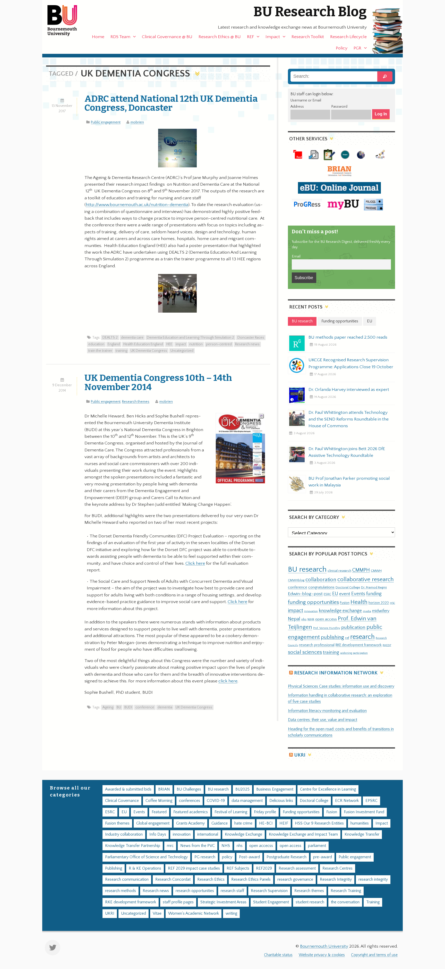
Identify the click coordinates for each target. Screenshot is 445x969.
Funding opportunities (301, 812)
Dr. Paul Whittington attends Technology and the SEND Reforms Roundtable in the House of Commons (349, 419)
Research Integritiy (336, 879)
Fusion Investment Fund (364, 812)
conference (144, 707)
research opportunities (195, 891)
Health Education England (143, 344)
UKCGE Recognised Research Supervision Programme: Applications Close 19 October (351, 363)
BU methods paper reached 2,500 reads (348, 337)
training (121, 351)
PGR (357, 48)
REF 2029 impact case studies (194, 868)
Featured (159, 812)
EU (335, 593)
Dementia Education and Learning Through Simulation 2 (190, 338)
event (344, 593)
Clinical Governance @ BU (167, 36)
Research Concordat (173, 879)
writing (231, 913)
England (114, 344)
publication (353, 627)
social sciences (305, 652)
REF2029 (264, 868)
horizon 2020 (379, 603)
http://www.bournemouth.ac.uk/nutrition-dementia (137, 204)
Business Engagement (274, 789)
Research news (247, 344)
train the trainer (100, 351)
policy (227, 857)
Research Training (346, 891)
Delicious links (281, 801)
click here (227, 681)
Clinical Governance (122, 801)
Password (339, 107)
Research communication (127, 879)
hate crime (243, 823)
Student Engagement (271, 902)
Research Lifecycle (348, 36)
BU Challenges (189, 789)
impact (181, 344)
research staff (232, 891)
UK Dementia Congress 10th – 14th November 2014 (158, 382)
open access (326, 619)
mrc (170, 846)
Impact (273, 36)
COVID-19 (216, 801)
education (96, 344)
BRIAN (164, 789)
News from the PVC (197, 846)
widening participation (354, 653)
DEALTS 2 (110, 338)
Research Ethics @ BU (220, 36)
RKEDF (387, 645)
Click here (195, 563)
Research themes (135, 402)
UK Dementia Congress (149, 351)
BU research (307, 569)
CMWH (376, 570)
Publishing (113, 868)
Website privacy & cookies (322, 955)
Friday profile (265, 812)
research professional (317, 645)
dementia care (132, 338)
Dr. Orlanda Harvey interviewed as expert (349, 389)
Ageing (107, 707)
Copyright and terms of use (374, 955)
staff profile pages (178, 902)
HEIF (283, 823)
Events (358, 593)
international (207, 834)
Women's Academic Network (193, 913)
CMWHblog (296, 580)
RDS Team (120, 36)
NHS (225, 846)
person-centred (219, 344)
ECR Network (347, 801)
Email (296, 256)
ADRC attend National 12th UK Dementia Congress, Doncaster (171, 103)
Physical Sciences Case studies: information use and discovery (341, 686)
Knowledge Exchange (243, 834)
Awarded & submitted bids (128, 789)
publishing (332, 637)
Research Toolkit (308, 36)
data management (247, 801)
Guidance (219, 823)
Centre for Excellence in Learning (328, 789)
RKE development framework (359, 645)
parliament (317, 846)
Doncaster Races (250, 338)
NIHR (310, 619)
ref (347, 638)
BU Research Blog (310, 12)
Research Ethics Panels (251, 879)
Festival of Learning (231, 812)
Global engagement (152, 823)
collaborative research (365, 579)
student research (310, 902)
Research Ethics (211, 879)
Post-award (249, 857)
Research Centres (337, 868)
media (367, 611)
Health (358, 602)
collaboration (320, 579)
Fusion (344, 603)
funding (374, 593)
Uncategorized (181, 351)
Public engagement (106, 122)
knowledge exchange (340, 610)
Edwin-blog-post (305, 593)
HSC (392, 603)
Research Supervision (269, 891)
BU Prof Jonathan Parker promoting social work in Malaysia (349, 482)
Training (373, 902)
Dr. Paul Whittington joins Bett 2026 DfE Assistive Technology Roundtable (347, 452)
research (362, 637)
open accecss (261, 846)
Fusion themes (117, 823)
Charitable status (278, 955)
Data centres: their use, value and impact (322, 720)
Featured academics (190, 812)
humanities (359, 823)
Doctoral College (348, 587)
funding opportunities (313, 602)
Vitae (157, 913)
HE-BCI (266, 823)
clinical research (339, 570)
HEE (169, 344)
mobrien (137, 122)
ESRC (327, 594)
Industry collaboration (124, 834)
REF (250, 36)
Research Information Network (336, 673)
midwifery (380, 611)
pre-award (322, 857)
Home (98, 36)
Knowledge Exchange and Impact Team (303, 834)
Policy (341, 48)
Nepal (294, 619)
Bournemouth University (66, 20)
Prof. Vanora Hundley (326, 628)
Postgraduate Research (286, 857)
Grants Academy (190, 823)
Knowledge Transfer (362, 834)
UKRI (299, 755)
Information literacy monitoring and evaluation (327, 711)
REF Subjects (238, 868)
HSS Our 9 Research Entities (319, 823)
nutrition (196, 344)
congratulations (321, 587)
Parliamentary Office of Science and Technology (146, 857)
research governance (295, 879)
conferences (189, 801)
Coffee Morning (159, 801)
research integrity (373, 879)
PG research (204, 857)
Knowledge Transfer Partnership (132, 846)
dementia (165, 707)
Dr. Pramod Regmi (374, 587)
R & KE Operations (145, 868)
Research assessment (297, 868)
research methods (120, 891)
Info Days (157, 834)
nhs (303, 619)
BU (119, 707)
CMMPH (361, 570)
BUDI (128, 707)
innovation (311, 611)
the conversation (345, 902)
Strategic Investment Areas (223, 902)
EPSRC (371, 801)
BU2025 (242, 789)
